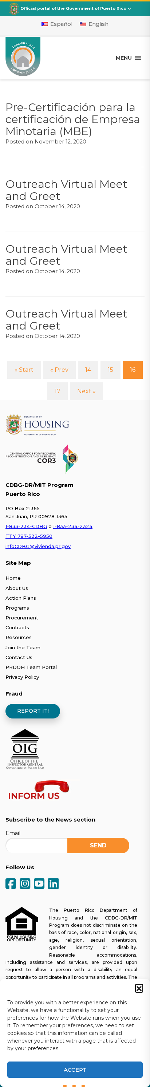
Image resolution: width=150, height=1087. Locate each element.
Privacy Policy (22, 677)
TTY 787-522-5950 (28, 536)
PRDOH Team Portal (31, 667)
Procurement (21, 618)
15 (110, 369)
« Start (24, 369)
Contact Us (18, 657)
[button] (139, 988)
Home (13, 578)
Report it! (33, 711)
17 (57, 391)
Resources (18, 637)
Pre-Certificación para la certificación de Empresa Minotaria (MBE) (72, 119)
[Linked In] (53, 884)
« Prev (59, 369)
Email (12, 833)
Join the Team (22, 647)
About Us (16, 588)
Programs (17, 608)
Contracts (17, 627)
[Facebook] (10, 884)
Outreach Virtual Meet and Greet (66, 190)
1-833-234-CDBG (26, 526)
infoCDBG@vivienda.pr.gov (38, 546)
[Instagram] (25, 884)
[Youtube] (39, 884)
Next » (86, 391)
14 (88, 369)
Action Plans (20, 598)
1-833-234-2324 (72, 526)
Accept (75, 1069)
